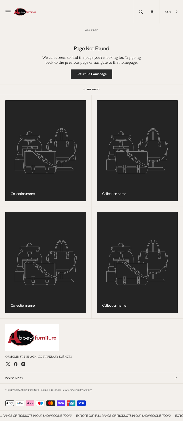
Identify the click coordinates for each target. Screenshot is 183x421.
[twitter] (8, 364)
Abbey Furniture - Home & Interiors (41, 389)
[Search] (140, 11)
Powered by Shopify (80, 389)
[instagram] (23, 364)
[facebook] (15, 364)
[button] (7, 12)
